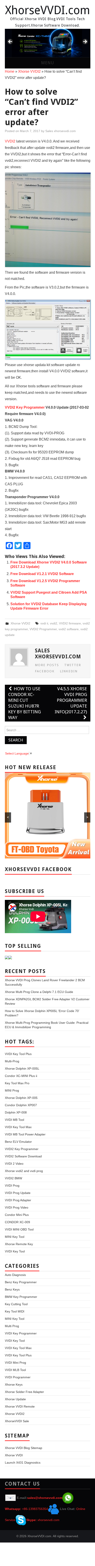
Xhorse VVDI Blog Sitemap (23, 1448)
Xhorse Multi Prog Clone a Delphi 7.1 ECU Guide (39, 992)
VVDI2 (10, 141)
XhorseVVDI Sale (17, 1421)
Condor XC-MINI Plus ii (21, 1076)
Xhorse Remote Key (19, 1244)
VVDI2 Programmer (43, 629)
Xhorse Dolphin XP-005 (21, 1098)
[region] (47, 43)
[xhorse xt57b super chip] (47, 43)
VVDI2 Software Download (23, 1156)
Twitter (72, 665)
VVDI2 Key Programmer (25, 407)
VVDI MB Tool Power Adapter (25, 1134)
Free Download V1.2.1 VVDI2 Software (42, 574)
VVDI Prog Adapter (18, 1200)
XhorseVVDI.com (47, 10)
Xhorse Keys (14, 1384)
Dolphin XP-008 (16, 1112)
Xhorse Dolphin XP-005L (22, 1068)
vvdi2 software (69, 629)
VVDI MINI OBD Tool (19, 1229)
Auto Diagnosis (15, 1275)
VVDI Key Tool (15, 1251)
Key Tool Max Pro (17, 1083)
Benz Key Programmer (21, 1282)
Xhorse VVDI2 (29, 71)
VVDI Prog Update (17, 1193)
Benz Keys (12, 1289)
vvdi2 (53, 623)
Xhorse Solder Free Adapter (24, 1392)
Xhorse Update (15, 1399)
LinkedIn (69, 671)
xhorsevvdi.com (48, 1520)
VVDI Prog (12, 1185)
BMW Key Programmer (21, 1297)
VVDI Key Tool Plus (18, 1054)
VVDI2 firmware (70, 623)
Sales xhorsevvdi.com (60, 131)
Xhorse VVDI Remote (20, 1406)
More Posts (47, 665)
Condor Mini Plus (17, 1215)
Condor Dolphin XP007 (21, 1105)
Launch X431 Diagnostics (22, 1462)
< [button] (10, 42)
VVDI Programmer (17, 1377)
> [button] (85, 42)
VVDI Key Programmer (21, 1333)
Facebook (45, 671)
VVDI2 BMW (13, 1178)
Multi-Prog (12, 1061)
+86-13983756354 (35, 1509)
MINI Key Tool (14, 1236)
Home (9, 71)
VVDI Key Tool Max (18, 1127)
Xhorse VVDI (14, 1455)
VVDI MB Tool (14, 1119)
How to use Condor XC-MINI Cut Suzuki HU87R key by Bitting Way (24, 703)
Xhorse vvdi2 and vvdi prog (24, 1171)
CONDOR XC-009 (17, 1222)
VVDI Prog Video (16, 1207)
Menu (47, 62)
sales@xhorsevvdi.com (44, 1498)
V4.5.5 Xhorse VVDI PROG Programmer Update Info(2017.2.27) (71, 700)
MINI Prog (12, 1090)
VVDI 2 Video (14, 1163)
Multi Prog (12, 1326)
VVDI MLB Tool (15, 1370)
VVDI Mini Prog (15, 1362)
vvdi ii (44, 623)
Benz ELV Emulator (18, 1141)
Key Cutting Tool (16, 1304)
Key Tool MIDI (14, 1311)
